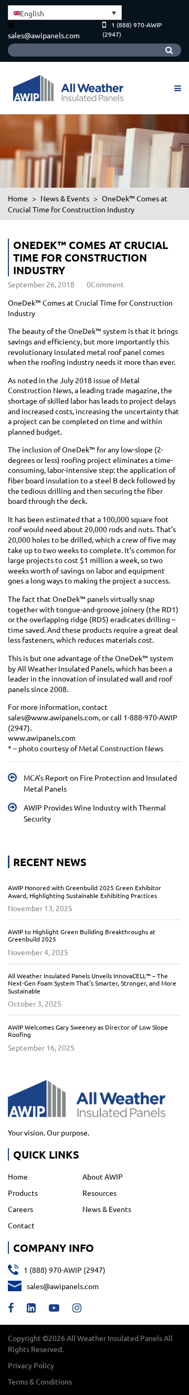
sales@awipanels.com (44, 35)
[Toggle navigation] (176, 87)
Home (18, 1176)
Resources (99, 1192)
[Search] (169, 50)
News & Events (106, 1209)
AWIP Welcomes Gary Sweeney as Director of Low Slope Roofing (88, 1031)
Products (23, 1192)
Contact (21, 1225)
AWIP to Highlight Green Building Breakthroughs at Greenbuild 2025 (81, 935)
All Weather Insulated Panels (114, 1338)
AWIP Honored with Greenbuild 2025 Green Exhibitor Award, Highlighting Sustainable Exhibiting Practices (84, 891)
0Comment (105, 284)
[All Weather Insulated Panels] (68, 88)
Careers (20, 1209)
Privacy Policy (31, 1365)
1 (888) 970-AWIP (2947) (65, 1269)
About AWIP (102, 1176)
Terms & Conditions (40, 1381)
